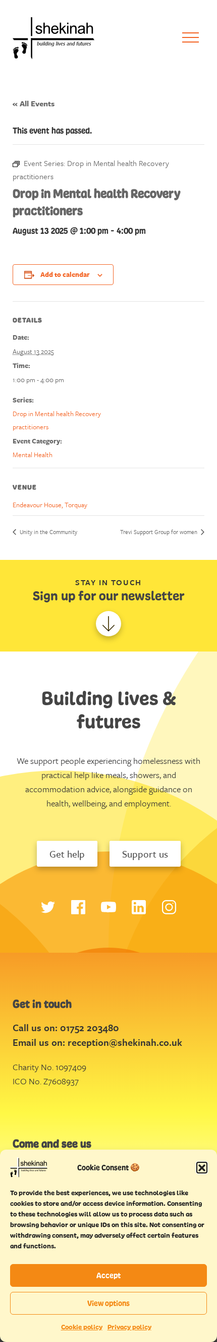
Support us (145, 854)
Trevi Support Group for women (159, 531)
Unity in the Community (47, 531)
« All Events (34, 103)
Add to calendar (65, 274)
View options (108, 1303)
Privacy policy (129, 1327)
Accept (108, 1275)
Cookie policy (81, 1327)
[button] (202, 1167)
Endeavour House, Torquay (50, 505)
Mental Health (32, 455)
